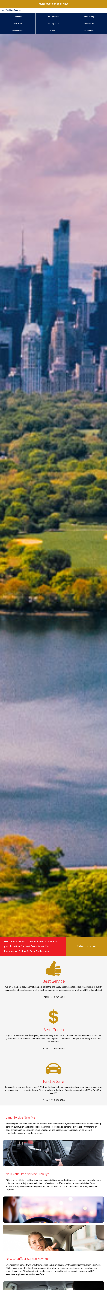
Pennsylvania (53, 23)
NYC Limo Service (13, 10)
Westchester (17, 31)
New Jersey (89, 16)
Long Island (53, 16)
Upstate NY (89, 23)
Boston (53, 31)
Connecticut (18, 16)
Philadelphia (89, 31)
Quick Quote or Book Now (53, 3)
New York (18, 23)
